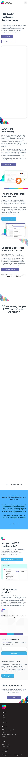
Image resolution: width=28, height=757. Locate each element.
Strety (4, 712)
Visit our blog (5, 642)
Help (3, 741)
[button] (25, 3)
